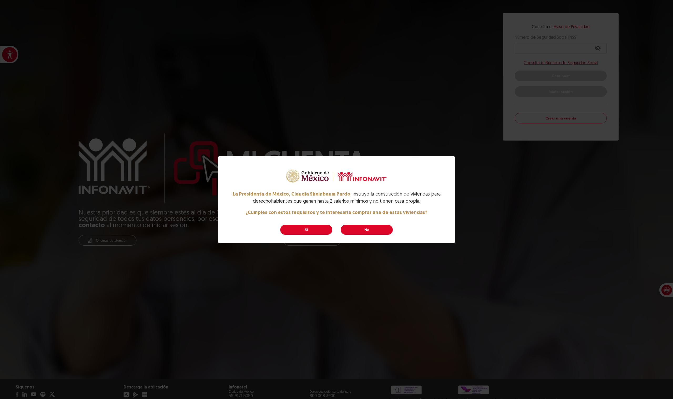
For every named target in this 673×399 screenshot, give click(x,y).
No (366, 230)
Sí (306, 230)
